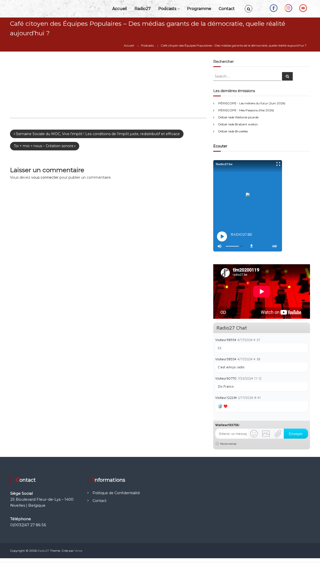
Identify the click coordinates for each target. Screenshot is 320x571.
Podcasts (167, 8)
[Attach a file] (278, 434)
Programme (199, 8)
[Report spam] (305, 339)
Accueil (119, 8)
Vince (78, 550)
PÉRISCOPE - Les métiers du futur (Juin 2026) (251, 103)
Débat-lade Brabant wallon (238, 124)
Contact (227, 8)
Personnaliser (228, 443)
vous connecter (44, 177)
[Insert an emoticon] (254, 434)
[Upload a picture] (266, 434)
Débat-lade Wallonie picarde (238, 117)
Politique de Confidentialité (116, 493)
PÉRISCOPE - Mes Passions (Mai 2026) (246, 110)
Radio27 (142, 8)
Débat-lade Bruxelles (233, 131)
